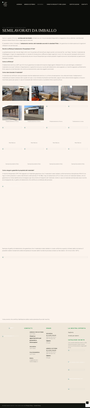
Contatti (84, 4)
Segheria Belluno (10, 27)
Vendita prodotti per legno (56, 4)
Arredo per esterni (73, 335)
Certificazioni (74, 4)
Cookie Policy (37, 405)
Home (3, 27)
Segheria (40, 4)
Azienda (19, 4)
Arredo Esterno (29, 4)
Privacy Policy (29, 405)
